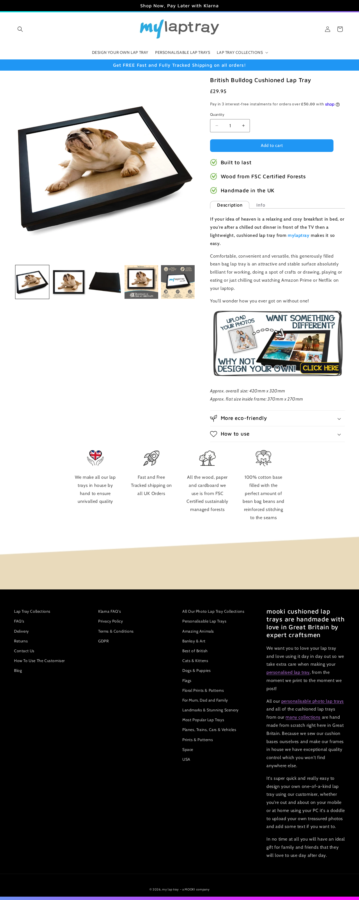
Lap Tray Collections (32, 611)
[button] (20, 29)
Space (187, 749)
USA (186, 759)
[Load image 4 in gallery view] (141, 282)
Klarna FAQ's (109, 611)
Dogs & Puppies (196, 670)
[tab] (229, 205)
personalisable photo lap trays (312, 701)
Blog (18, 670)
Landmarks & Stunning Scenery (210, 709)
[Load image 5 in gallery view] (178, 282)
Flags (187, 680)
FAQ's (19, 621)
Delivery (21, 631)
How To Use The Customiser (39, 660)
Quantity (217, 114)
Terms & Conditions (116, 631)
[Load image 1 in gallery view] (32, 282)
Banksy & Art (193, 641)
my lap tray (170, 889)
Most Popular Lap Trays (203, 719)
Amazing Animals (198, 631)
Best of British (195, 650)
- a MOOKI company (195, 889)
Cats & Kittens (195, 660)
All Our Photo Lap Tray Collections (213, 611)
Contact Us (24, 650)
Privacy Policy (110, 621)
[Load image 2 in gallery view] (69, 282)
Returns (21, 641)
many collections (303, 717)
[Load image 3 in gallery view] (105, 282)
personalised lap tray (288, 672)
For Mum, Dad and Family (205, 700)
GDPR (103, 641)
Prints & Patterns (197, 739)
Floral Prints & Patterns (203, 690)
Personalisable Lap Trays (204, 621)
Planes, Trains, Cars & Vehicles (209, 729)
